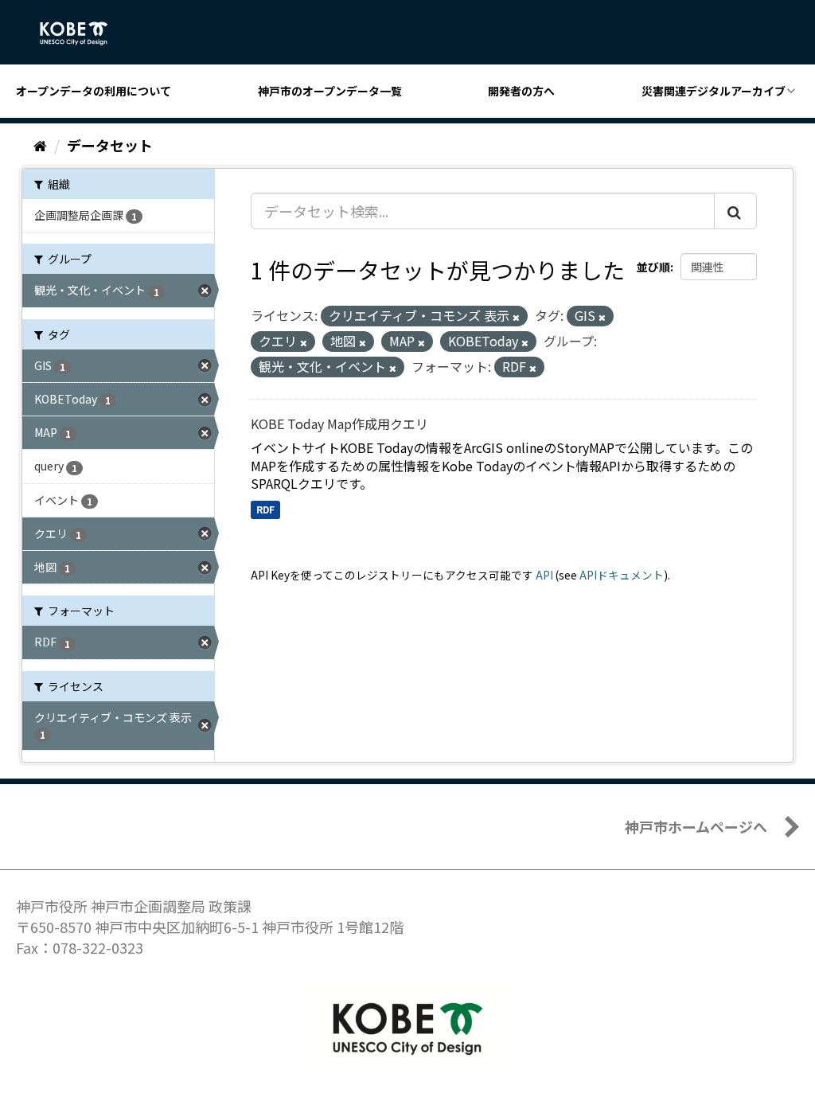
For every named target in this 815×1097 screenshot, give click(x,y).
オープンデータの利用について (93, 91)
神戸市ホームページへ (696, 826)
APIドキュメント (621, 575)
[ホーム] (40, 145)
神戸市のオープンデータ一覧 (330, 91)
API (544, 575)
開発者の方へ (521, 91)
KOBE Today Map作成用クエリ (339, 423)
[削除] (516, 316)
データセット (110, 145)
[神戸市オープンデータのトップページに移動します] (82, 33)
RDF (265, 509)
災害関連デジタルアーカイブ (713, 91)
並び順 (653, 267)
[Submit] (735, 211)
